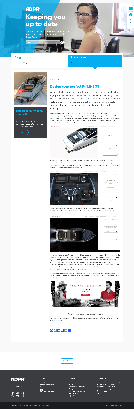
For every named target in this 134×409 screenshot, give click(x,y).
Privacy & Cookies (44, 405)
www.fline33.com (81, 98)
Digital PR (71, 396)
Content (71, 384)
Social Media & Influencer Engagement (80, 382)
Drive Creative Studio (117, 405)
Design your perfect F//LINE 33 (74, 86)
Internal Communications (76, 391)
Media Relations (73, 393)
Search (62, 42)
